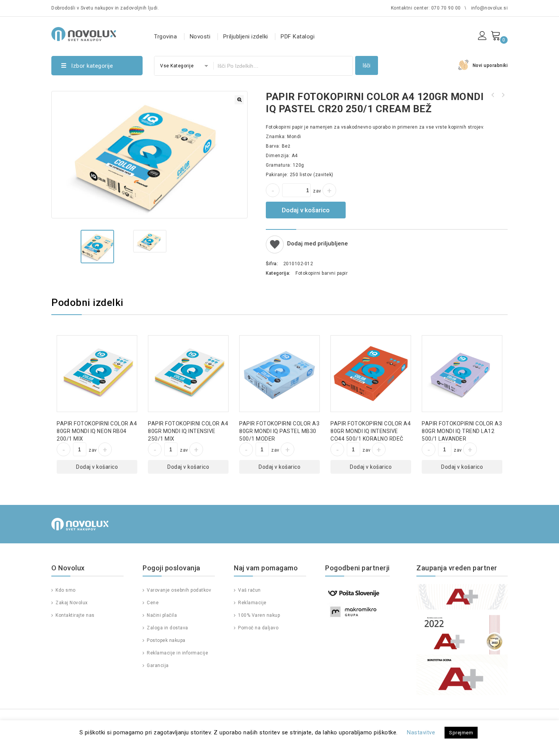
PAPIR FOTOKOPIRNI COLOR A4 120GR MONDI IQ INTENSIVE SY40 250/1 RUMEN (503, 95)
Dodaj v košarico (306, 210)
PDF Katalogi (297, 36)
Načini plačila (161, 615)
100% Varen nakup (258, 615)
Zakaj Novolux (71, 602)
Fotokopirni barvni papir (321, 273)
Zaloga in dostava (167, 627)
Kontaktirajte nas (74, 615)
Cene (152, 602)
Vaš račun (249, 590)
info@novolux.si (489, 8)
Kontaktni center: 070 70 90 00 (426, 8)
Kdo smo (65, 590)
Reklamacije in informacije (177, 653)
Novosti (200, 36)
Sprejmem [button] (461, 732)
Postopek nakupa (166, 640)
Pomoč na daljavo (257, 627)
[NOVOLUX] (83, 33)
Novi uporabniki (490, 65)
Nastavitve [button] (421, 732)
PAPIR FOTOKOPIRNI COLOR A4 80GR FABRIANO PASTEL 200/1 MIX (493, 95)
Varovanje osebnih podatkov (178, 590)
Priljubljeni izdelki (245, 36)
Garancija (157, 665)
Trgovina (165, 36)
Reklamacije (252, 602)
